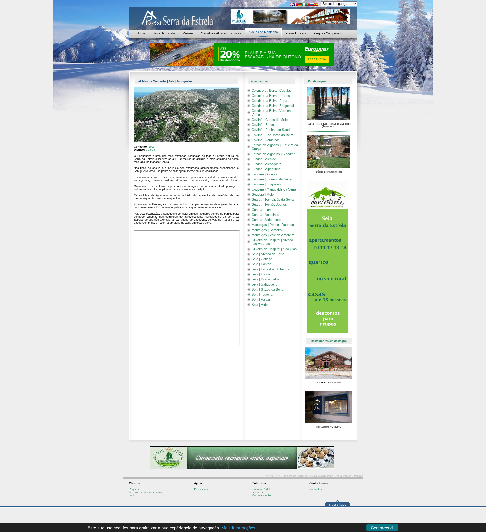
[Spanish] (316, 4)
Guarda (150, 149)
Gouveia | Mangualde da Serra (274, 189)
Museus (188, 33)
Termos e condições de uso (146, 492)
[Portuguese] (308, 4)
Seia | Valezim (262, 299)
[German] (300, 4)
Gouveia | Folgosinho (267, 184)
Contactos (315, 489)
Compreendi (382, 527)
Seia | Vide (260, 305)
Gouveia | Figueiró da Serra (272, 179)
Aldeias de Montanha (263, 32)
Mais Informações (238, 527)
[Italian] (304, 4)
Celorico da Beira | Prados (271, 96)
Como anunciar (261, 495)
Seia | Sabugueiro (264, 284)
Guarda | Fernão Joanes (269, 204)
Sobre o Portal (261, 489)
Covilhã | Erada (263, 125)
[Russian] (312, 4)
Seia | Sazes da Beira (268, 289)
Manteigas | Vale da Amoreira (273, 235)
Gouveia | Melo (263, 194)
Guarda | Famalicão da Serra (273, 199)
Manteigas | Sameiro (267, 230)
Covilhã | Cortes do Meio (270, 120)
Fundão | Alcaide (264, 159)
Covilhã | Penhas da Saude (271, 130)
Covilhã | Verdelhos (266, 140)
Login (132, 495)
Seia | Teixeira (262, 294)
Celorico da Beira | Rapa (269, 101)
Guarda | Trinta (262, 210)
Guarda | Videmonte (266, 220)
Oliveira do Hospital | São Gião (274, 249)
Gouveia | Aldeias (264, 174)
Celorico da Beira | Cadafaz (272, 90)
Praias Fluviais (296, 33)
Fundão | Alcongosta (266, 164)
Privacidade (201, 489)
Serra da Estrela (164, 33)
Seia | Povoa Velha (265, 279)
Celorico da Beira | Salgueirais (274, 106)
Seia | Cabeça (262, 259)
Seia (151, 146)
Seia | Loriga (261, 274)
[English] (292, 4)
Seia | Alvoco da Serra (268, 254)
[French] (296, 4)
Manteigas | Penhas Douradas (274, 225)
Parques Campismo (327, 33)
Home (141, 33)
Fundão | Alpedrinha (266, 169)
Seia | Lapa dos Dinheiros (270, 269)
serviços (257, 492)
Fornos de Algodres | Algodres (273, 154)
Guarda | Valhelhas (265, 215)
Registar (134, 489)
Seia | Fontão (261, 264)
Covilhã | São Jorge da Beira (272, 135)
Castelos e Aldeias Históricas (221, 33)
